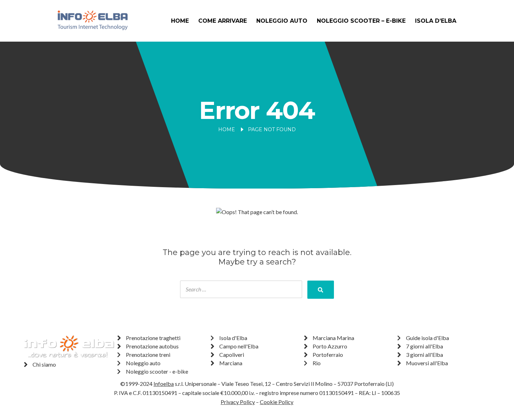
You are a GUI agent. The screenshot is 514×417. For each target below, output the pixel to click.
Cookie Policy (276, 401)
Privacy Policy (238, 401)
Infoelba (164, 383)
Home (180, 20)
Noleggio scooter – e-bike (361, 20)
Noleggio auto (281, 20)
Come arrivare (222, 20)
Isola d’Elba (435, 20)
